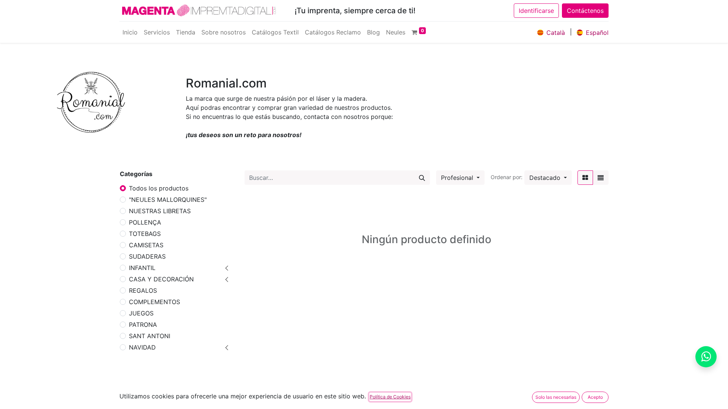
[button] (548, 177)
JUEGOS (141, 313)
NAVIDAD (142, 347)
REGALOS (143, 290)
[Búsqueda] (422, 177)
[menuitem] (130, 32)
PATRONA (143, 324)
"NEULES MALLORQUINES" (168, 199)
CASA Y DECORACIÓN (161, 279)
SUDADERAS (147, 256)
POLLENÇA (145, 222)
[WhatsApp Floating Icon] (706, 357)
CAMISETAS (146, 245)
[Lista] (601, 177)
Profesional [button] (458, 177)
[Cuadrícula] (585, 177)
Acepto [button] (595, 397)
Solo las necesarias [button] (555, 397)
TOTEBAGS (145, 233)
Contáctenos (585, 10)
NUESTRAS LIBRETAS (160, 211)
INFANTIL (142, 268)
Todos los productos (158, 188)
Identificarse (536, 10)
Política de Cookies (390, 397)
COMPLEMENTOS (154, 302)
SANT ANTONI (149, 336)
